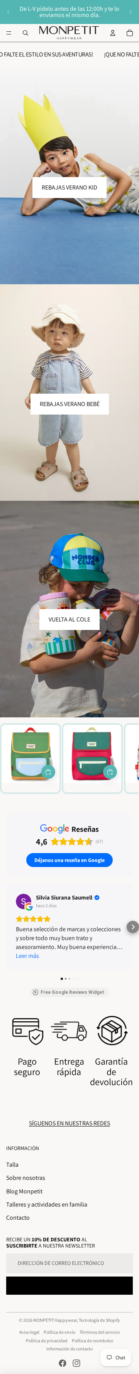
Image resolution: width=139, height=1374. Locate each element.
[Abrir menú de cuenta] (112, 32)
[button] (6, 927)
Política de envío (59, 1332)
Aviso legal (29, 1332)
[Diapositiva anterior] (8, 11)
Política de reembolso (92, 1340)
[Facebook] (62, 1363)
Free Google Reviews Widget (72, 992)
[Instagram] (76, 1363)
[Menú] (9, 33)
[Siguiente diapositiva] (130, 11)
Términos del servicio (100, 1332)
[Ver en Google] (23, 901)
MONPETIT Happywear (55, 1320)
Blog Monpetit (24, 1191)
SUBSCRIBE (69, 1285)
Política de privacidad (47, 1340)
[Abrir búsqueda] (25, 32)
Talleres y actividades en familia (46, 1204)
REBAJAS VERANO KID (69, 187)
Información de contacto (69, 1349)
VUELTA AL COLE (69, 619)
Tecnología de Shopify (99, 1320)
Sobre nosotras (25, 1178)
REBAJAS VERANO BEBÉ (70, 404)
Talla (12, 1165)
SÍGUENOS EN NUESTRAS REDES (69, 1123)
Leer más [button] (27, 956)
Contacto (18, 1218)
